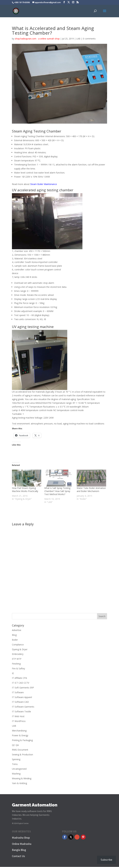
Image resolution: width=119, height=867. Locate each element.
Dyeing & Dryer (19, 649)
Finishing (16, 663)
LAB (78, 38)
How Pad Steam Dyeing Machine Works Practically (25, 490)
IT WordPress (19, 721)
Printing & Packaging (22, 740)
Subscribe (106, 859)
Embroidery (17, 654)
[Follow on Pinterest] (83, 837)
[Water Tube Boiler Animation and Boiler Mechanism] (91, 478)
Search (102, 616)
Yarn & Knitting (19, 783)
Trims (15, 764)
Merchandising (19, 730)
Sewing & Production (22, 754)
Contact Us (18, 856)
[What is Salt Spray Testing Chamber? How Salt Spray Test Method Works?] (59, 478)
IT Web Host (18, 716)
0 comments (89, 38)
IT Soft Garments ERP (23, 687)
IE (13, 673)
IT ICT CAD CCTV (20, 682)
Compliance (18, 644)
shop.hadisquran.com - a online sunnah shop (37, 38)
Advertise (16, 630)
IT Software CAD (20, 701)
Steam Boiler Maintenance (43, 184)
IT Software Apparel (22, 697)
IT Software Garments (23, 706)
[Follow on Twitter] (70, 837)
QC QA (15, 745)
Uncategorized (19, 768)
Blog (14, 634)
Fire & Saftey (18, 668)
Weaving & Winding (21, 778)
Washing (16, 773)
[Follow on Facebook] (64, 837)
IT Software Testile (21, 711)
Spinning (16, 759)
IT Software (18, 692)
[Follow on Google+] (77, 837)
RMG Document (20, 749)
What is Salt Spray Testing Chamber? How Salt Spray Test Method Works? (57, 491)
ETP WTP (16, 658)
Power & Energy (20, 735)
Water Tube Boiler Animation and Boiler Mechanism (91, 490)
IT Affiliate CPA (19, 677)
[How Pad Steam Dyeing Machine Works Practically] (26, 478)
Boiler (15, 639)
